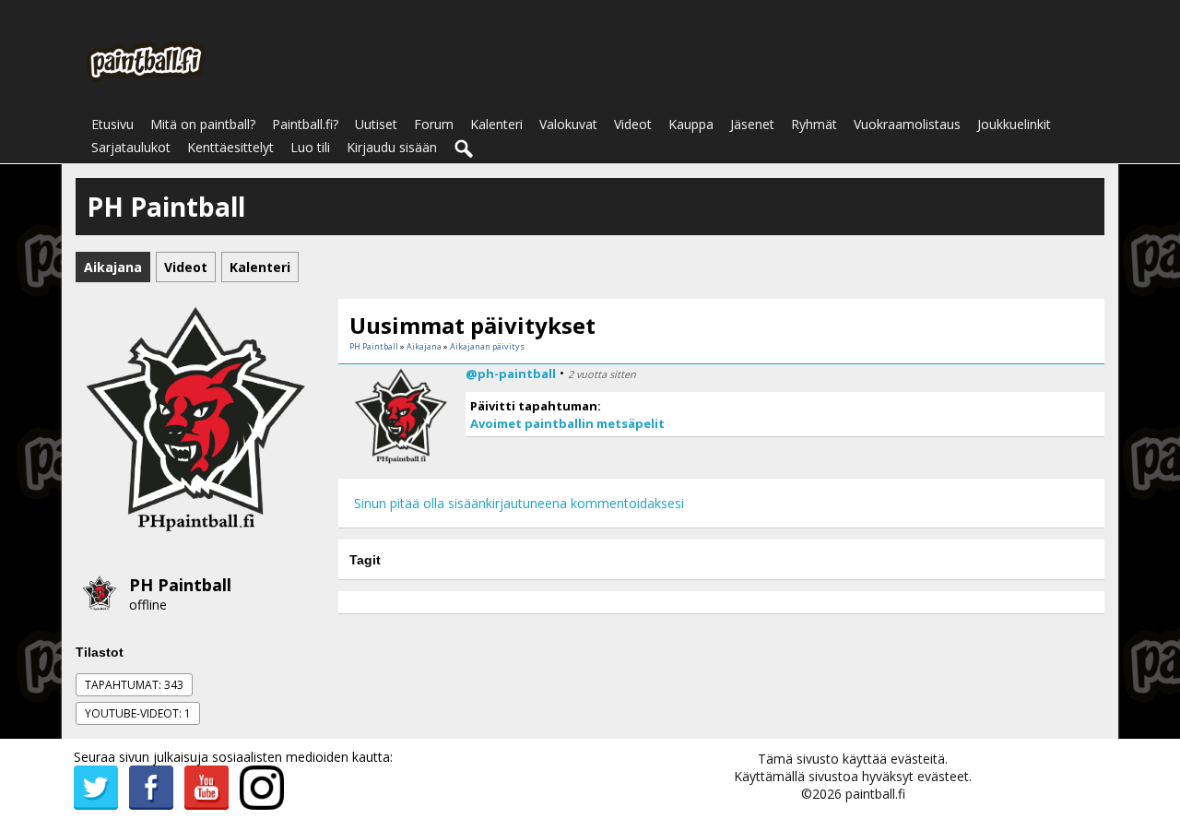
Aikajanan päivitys (487, 346)
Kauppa (691, 124)
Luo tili (310, 147)
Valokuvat (568, 124)
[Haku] (464, 149)
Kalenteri (496, 124)
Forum (434, 124)
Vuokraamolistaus (907, 124)
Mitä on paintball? (202, 124)
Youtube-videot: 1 (138, 713)
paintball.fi (875, 793)
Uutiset (376, 124)
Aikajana (424, 346)
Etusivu (112, 124)
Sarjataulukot (131, 147)
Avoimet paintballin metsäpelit (567, 423)
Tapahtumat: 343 (134, 685)
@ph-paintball (511, 373)
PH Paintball (180, 585)
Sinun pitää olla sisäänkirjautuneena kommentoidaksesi (519, 503)
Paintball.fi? (305, 124)
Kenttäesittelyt (230, 147)
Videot (633, 124)
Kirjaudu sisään (392, 147)
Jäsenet (752, 124)
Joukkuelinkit (1014, 124)
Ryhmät (814, 124)
